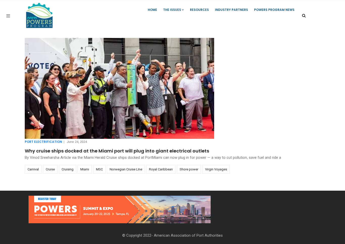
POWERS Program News (274, 10)
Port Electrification (43, 142)
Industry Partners (231, 10)
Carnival (33, 169)
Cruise (50, 169)
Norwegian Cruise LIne (126, 169)
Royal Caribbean (161, 169)
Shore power (189, 169)
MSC (99, 169)
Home (152, 10)
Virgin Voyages (216, 169)
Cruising (67, 169)
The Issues (172, 10)
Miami (84, 169)
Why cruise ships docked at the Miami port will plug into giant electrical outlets (117, 151)
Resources (199, 10)
